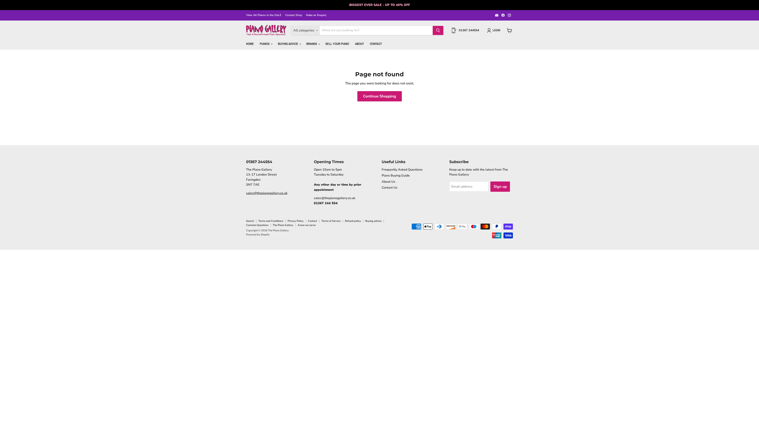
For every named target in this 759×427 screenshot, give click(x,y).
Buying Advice (288, 44)
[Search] (438, 30)
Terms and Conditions (270, 221)
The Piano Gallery (283, 225)
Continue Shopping (379, 96)
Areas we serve (307, 225)
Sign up (500, 186)
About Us (388, 181)
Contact (376, 44)
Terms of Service (331, 221)
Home (250, 44)
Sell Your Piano (337, 44)
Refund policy (353, 221)
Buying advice (373, 221)
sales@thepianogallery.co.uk (266, 193)
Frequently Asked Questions (402, 169)
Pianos (265, 44)
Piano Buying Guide (396, 175)
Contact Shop (293, 15)
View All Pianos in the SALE (263, 15)
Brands (312, 44)
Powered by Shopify (258, 234)
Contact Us (389, 187)
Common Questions (257, 225)
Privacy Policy (296, 221)
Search (250, 221)
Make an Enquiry (316, 15)
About (359, 44)
